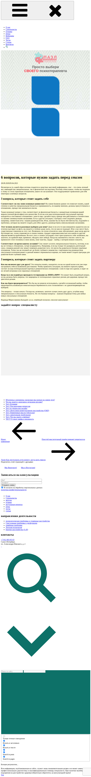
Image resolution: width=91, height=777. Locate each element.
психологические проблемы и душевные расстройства (28, 521)
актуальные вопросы (14, 504)
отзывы (9, 502)
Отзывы (9, 32)
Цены (8, 34)
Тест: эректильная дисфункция (18, 415)
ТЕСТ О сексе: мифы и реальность (20, 419)
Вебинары (10, 36)
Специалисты (11, 29)
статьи (8, 511)
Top (2, 775)
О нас (8, 27)
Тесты (8, 40)
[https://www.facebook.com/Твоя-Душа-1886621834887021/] (1, 546)
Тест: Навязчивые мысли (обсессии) (20, 413)
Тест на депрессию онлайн (16, 408)
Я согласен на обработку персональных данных (21, 489)
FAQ (7, 38)
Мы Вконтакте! (11, 468)
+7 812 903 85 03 (7, 540)
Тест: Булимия (11, 404)
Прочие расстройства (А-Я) (17, 530)
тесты (8, 509)
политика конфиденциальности (14, 490)
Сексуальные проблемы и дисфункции (21, 523)
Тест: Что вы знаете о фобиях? (18, 417)
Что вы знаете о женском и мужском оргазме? (24, 402)
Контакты (10, 44)
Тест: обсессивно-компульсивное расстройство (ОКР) (27, 411)
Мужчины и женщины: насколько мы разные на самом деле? (30, 400)
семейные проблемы (14, 525)
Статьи (8, 42)
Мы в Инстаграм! (28, 468)
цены (8, 507)
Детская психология (14, 527)
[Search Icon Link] (7, 47)
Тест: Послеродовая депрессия (18, 406)
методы (9, 500)
